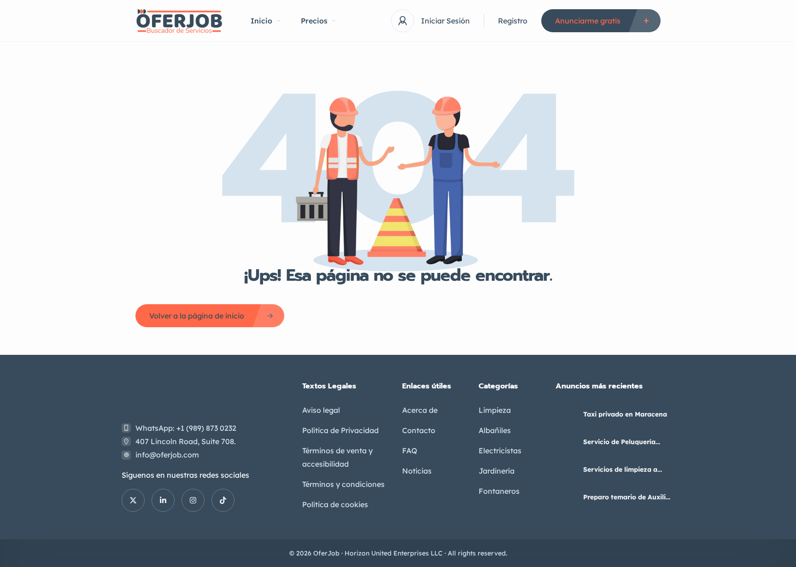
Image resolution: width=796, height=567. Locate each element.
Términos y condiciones (343, 484)
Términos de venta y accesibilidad (337, 457)
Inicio (261, 20)
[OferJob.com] (179, 21)
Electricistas (500, 450)
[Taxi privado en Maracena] (566, 414)
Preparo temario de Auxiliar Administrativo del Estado (628, 497)
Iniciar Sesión (445, 20)
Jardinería (497, 470)
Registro (512, 20)
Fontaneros (499, 491)
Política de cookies (335, 504)
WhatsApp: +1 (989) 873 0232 (185, 428)
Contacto (418, 430)
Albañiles (495, 430)
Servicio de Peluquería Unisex (619, 442)
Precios (314, 20)
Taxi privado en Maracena (625, 414)
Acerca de (420, 410)
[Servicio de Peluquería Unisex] (566, 441)
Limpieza (495, 410)
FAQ (409, 450)
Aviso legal (321, 410)
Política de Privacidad (340, 430)
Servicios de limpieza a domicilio (620, 469)
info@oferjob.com (167, 454)
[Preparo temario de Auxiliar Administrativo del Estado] (566, 496)
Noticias (417, 470)
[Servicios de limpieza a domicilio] (566, 469)
